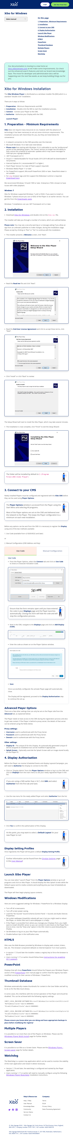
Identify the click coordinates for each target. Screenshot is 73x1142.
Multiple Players (43, 48)
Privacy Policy (47, 1106)
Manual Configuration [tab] (52, 551)
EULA (44, 1103)
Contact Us (27, 1115)
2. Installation (43, 24)
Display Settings (49, 858)
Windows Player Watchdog (17, 1075)
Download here (12, 178)
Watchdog (41, 54)
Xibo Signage (14, 1125)
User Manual (16, 861)
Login (45, 4)
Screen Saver (42, 51)
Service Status (28, 1112)
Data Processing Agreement (51, 1109)
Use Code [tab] (20, 551)
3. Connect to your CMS (46, 27)
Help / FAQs (27, 1100)
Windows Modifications (46, 36)
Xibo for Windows (22, 215)
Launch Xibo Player (45, 33)
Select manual (11, 19)
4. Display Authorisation (46, 30)
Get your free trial (60, 4)
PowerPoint (42, 42)
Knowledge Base (29, 1106)
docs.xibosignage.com (17, 68)
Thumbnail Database (45, 45)
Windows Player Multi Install (16, 1036)
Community (27, 1109)
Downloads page (24, 199)
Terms (44, 1100)
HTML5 (40, 39)
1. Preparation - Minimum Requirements (52, 21)
